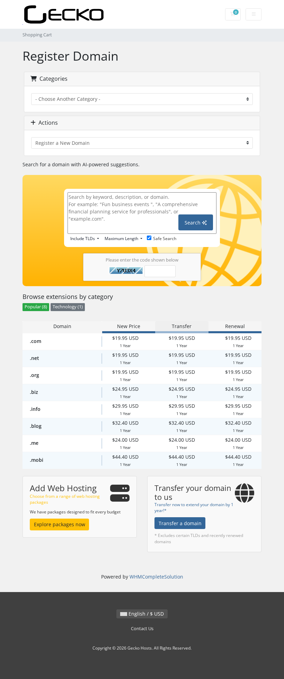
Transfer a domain (180, 523)
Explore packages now (59, 524)
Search (193, 222)
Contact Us (142, 629)
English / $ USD (145, 613)
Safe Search (164, 238)
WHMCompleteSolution (156, 576)
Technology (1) (68, 307)
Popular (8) (36, 307)
